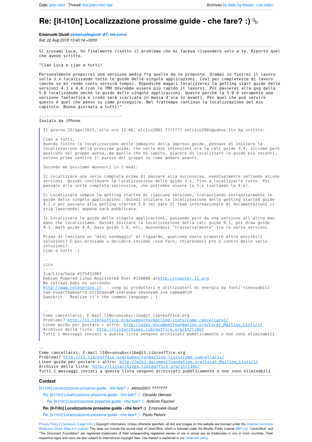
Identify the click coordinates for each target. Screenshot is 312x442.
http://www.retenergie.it (72, 287)
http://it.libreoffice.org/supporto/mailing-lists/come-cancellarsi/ (148, 320)
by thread (245, 5)
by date (229, 5)
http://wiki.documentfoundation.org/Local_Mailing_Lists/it (193, 324)
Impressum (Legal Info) (77, 423)
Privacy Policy (48, 423)
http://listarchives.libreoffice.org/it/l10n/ (150, 329)
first (85, 5)
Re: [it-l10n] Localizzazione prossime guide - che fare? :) (144, 20)
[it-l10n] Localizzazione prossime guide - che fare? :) (84, 388)
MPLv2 (241, 428)
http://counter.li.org (183, 278)
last (109, 5)
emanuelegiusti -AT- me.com (98, 34)
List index (264, 5)
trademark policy (196, 437)
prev (53, 5)
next (61, 5)
